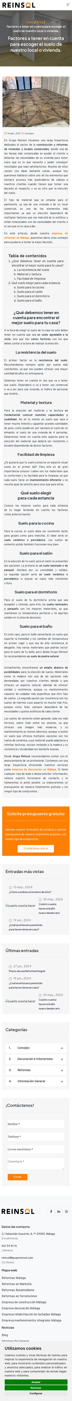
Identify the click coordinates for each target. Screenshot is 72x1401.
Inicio (30, 22)
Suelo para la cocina (30, 288)
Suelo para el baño (29, 301)
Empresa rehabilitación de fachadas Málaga (31, 1315)
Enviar (17, 1177)
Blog (40, 22)
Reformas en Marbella (16, 1284)
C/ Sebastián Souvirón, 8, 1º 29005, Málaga (28, 1234)
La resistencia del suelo (33, 270)
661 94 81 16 (9, 1246)
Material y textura (29, 274)
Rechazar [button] (36, 1387)
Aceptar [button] (36, 1382)
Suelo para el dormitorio (33, 296)
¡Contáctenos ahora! (36, 848)
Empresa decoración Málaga (21, 1308)
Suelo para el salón (30, 292)
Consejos (29, 133)
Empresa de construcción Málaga (24, 1302)
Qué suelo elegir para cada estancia (36, 283)
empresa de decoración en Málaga (34, 769)
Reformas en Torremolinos (19, 1296)
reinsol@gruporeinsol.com (17, 1258)
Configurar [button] (36, 1393)
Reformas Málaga (14, 1278)
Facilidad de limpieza (31, 279)
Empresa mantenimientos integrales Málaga (31, 1321)
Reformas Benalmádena (18, 1290)
